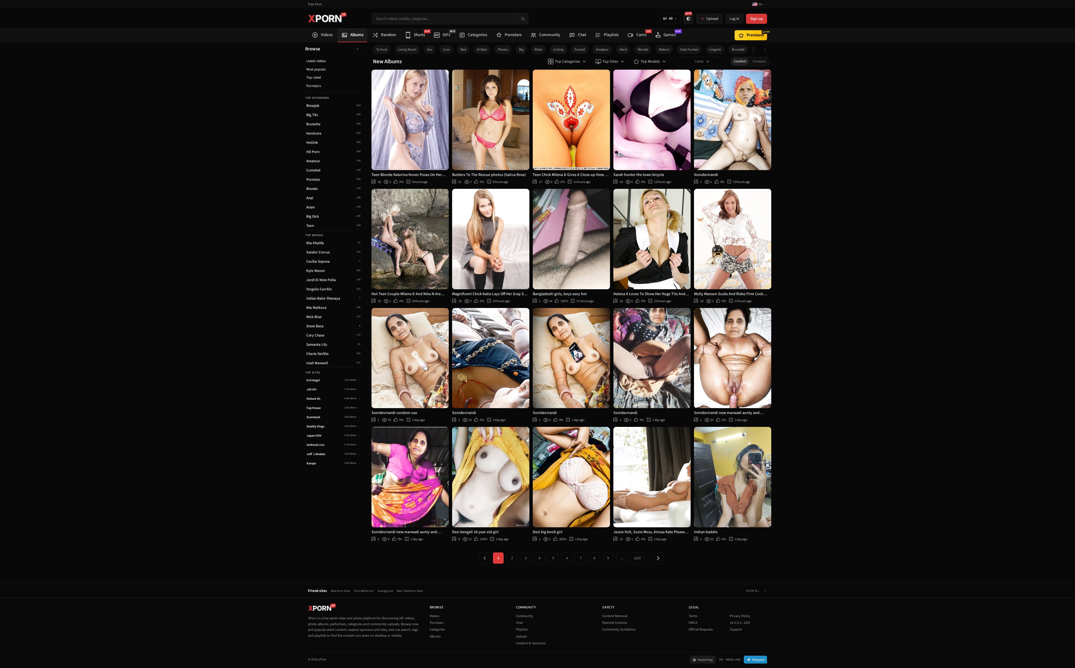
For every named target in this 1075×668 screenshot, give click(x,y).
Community (524, 615)
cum (446, 49)
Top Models (650, 61)
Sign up (756, 18)
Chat (519, 622)
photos (503, 49)
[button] (766, 49)
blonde (643, 49)
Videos (434, 615)
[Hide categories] (358, 49)
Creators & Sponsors (531, 643)
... (622, 558)
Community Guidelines (618, 629)
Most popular (316, 69)
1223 (637, 558)
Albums (435, 636)
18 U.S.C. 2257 (740, 622)
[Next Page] (658, 558)
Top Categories (567, 61)
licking (558, 49)
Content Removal (614, 615)
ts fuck (381, 49)
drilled (482, 49)
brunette (738, 49)
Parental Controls (614, 622)
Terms (693, 615)
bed (463, 49)
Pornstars (313, 85)
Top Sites (610, 61)
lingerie (715, 49)
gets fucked (689, 49)
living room (407, 49)
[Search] (522, 18)
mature (664, 49)
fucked (579, 49)
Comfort (740, 61)
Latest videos (316, 60)
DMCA (693, 622)
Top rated (313, 77)
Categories (437, 629)
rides (538, 49)
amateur (602, 49)
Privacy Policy (740, 615)
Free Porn (315, 4)
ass (429, 49)
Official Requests (701, 629)
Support (736, 629)
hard (623, 49)
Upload (521, 636)
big (521, 49)
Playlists (522, 629)
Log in (734, 18)
